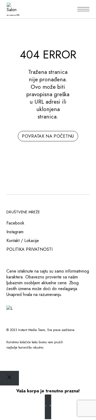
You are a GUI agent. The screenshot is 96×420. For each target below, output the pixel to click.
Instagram (14, 232)
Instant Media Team (31, 330)
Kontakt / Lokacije (22, 240)
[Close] (9, 378)
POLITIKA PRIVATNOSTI (29, 249)
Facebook (15, 223)
